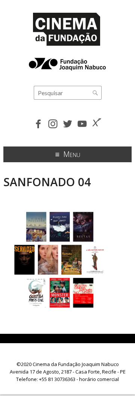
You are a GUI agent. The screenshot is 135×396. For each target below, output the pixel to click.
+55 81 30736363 (57, 379)
